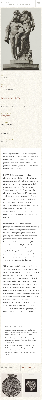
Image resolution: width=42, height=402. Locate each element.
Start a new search (29, 368)
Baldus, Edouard (6, 87)
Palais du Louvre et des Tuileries (12, 98)
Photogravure (5, 115)
